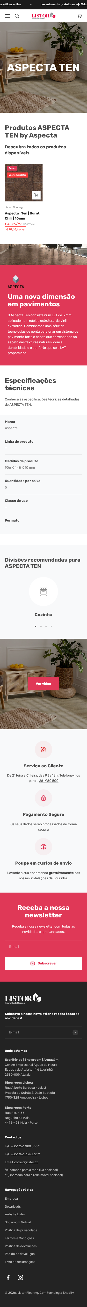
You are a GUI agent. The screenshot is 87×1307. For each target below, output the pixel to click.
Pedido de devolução (20, 1254)
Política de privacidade (21, 1230)
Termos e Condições (19, 1238)
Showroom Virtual (18, 1222)
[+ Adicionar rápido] (36, 195)
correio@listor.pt (26, 1162)
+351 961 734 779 (24, 1154)
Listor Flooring (14, 207)
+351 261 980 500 (24, 1146)
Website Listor (15, 1214)
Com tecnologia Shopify (57, 1292)
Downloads (13, 1206)
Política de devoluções (21, 1246)
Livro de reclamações (20, 1262)
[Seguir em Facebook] (8, 1277)
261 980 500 (48, 781)
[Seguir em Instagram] (20, 1277)
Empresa (11, 1198)
